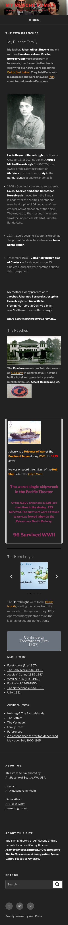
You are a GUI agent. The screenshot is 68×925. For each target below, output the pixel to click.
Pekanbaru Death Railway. (34, 521)
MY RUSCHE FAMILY (30, 5)
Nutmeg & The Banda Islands (25, 713)
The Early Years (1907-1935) (25, 670)
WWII (42, 456)
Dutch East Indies (18, 72)
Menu (35, 19)
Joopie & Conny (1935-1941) (25, 674)
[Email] (30, 906)
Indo (51, 77)
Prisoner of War (34, 451)
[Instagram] (19, 906)
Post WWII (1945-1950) (22, 683)
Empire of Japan (19, 456)
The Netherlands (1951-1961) (25, 688)
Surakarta (17, 373)
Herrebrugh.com (16, 808)
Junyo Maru (35, 474)
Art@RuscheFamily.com (20, 790)
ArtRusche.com (15, 803)
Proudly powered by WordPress (23, 916)
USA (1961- (14, 692)
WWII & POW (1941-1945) (23, 679)
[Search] (57, 884)
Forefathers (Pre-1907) (22, 665)
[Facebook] (9, 906)
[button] (11, 576)
